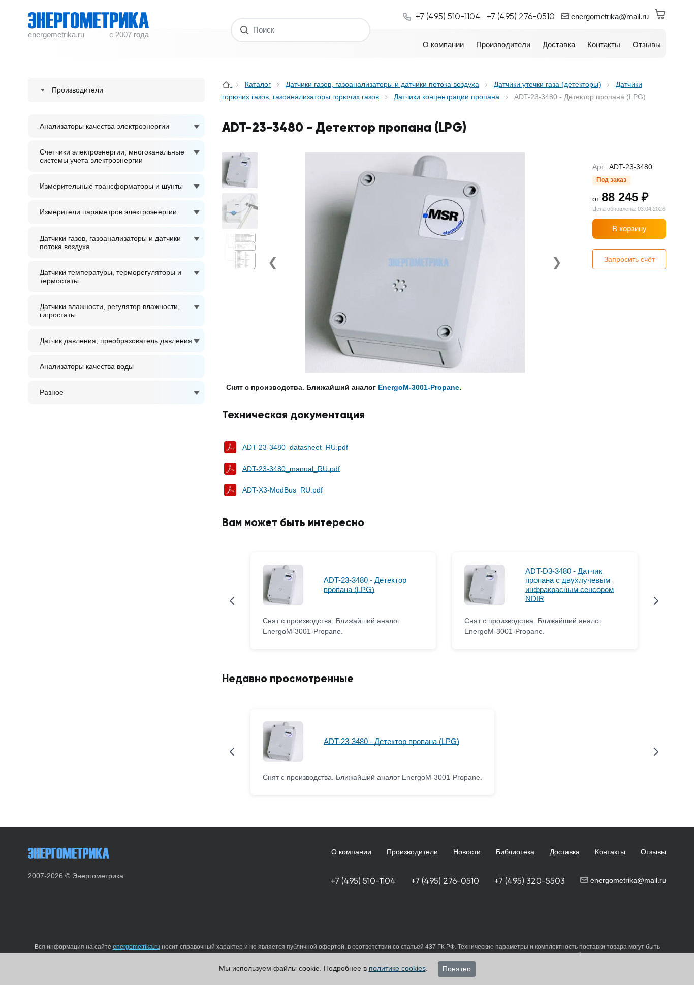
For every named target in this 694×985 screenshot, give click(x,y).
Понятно (457, 969)
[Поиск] (245, 30)
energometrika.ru (136, 946)
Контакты (610, 852)
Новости (467, 852)
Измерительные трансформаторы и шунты (111, 186)
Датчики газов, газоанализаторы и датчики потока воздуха (110, 242)
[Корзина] (660, 14)
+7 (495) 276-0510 (445, 881)
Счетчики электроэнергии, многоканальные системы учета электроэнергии (112, 156)
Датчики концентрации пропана (446, 97)
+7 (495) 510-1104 (363, 881)
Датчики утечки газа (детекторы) (547, 84)
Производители (412, 852)
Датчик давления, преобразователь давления (116, 340)
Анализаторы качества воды (87, 366)
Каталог (258, 84)
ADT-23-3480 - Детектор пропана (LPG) (365, 585)
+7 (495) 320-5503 (529, 881)
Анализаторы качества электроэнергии (104, 126)
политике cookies (397, 968)
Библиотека (515, 852)
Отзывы (653, 852)
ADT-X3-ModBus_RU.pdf (282, 490)
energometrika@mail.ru (609, 16)
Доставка (565, 852)
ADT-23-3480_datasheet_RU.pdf (295, 447)
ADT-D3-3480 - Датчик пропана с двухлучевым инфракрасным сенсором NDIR (569, 585)
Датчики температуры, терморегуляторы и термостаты (110, 276)
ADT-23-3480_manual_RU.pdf (291, 469)
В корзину (629, 228)
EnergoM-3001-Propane (418, 387)
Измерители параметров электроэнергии (108, 212)
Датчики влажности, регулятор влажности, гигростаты (110, 310)
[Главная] (227, 84)
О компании (351, 852)
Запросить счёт (629, 259)
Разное (52, 392)
